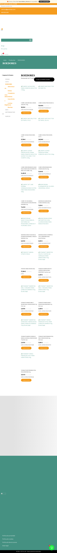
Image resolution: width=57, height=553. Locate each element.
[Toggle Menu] (30, 40)
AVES (6, 109)
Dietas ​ (10, 90)
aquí (15, 524)
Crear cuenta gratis (44, 1)
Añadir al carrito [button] (26, 112)
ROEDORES (8, 84)
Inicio (4, 60)
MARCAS (7, 116)
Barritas (10, 107)
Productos (12, 60)
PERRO (7, 79)
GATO (7, 81)
